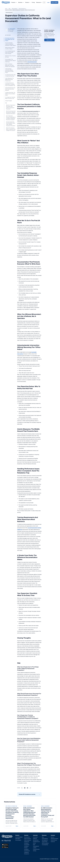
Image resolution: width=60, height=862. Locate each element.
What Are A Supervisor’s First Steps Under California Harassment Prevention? (10, 107)
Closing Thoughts (8, 100)
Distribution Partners (54, 838)
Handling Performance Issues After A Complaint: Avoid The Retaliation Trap (10, 84)
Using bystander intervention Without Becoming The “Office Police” (9, 70)
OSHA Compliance (27, 838)
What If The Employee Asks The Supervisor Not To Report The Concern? (10, 129)
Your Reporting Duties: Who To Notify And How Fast (10, 75)
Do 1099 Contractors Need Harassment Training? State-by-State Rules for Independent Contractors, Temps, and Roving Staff (47, 812)
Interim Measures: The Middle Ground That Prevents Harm (9, 79)
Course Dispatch (18, 840)
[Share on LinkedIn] (25, 788)
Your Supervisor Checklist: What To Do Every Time (10, 98)
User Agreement (45, 840)
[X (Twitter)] (2, 840)
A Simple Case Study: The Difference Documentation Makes (10, 94)
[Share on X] (22, 788)
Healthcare (35, 838)
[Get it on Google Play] (7, 847)
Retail (34, 844)
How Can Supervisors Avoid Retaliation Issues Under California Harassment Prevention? (10, 123)
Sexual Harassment (22, 8)
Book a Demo (54, 2)
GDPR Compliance (45, 843)
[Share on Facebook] (27, 788)
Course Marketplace (18, 837)
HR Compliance (14, 8)
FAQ (6, 102)
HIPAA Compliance (27, 840)
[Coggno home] (6, 2)
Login (48, 2)
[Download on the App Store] (7, 845)
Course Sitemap (45, 838)
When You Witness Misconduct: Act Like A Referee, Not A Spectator (10, 65)
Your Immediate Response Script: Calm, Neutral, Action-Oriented (10, 52)
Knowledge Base (45, 844)
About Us (52, 837)
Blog (9, 8)
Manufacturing (35, 840)
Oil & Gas (34, 850)
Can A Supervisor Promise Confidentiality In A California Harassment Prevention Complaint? (11, 117)
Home (6, 8)
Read (17, 826)
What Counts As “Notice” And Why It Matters (10, 48)
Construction (35, 837)
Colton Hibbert (12, 28)
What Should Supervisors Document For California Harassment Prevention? (11, 112)
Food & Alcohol (27, 850)
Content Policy (44, 841)
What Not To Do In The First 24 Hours (10, 56)
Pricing (33, 2)
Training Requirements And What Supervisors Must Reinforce (10, 89)
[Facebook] (4, 840)
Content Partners (54, 840)
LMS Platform (17, 838)
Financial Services (36, 849)
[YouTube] (8, 840)
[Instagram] (10, 840)
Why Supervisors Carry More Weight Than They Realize (9, 39)
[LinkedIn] (6, 840)
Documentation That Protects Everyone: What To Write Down (10, 60)
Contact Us (53, 841)
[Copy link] (30, 788)
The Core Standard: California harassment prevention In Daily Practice (10, 44)
